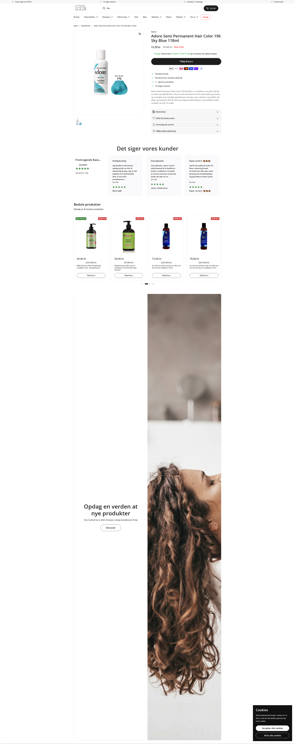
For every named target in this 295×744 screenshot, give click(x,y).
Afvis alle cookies (272, 735)
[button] (211, 8)
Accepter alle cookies (272, 728)
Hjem (76, 26)
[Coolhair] (80, 8)
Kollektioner (86, 26)
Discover (110, 527)
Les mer (116, 182)
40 (87, 173)
